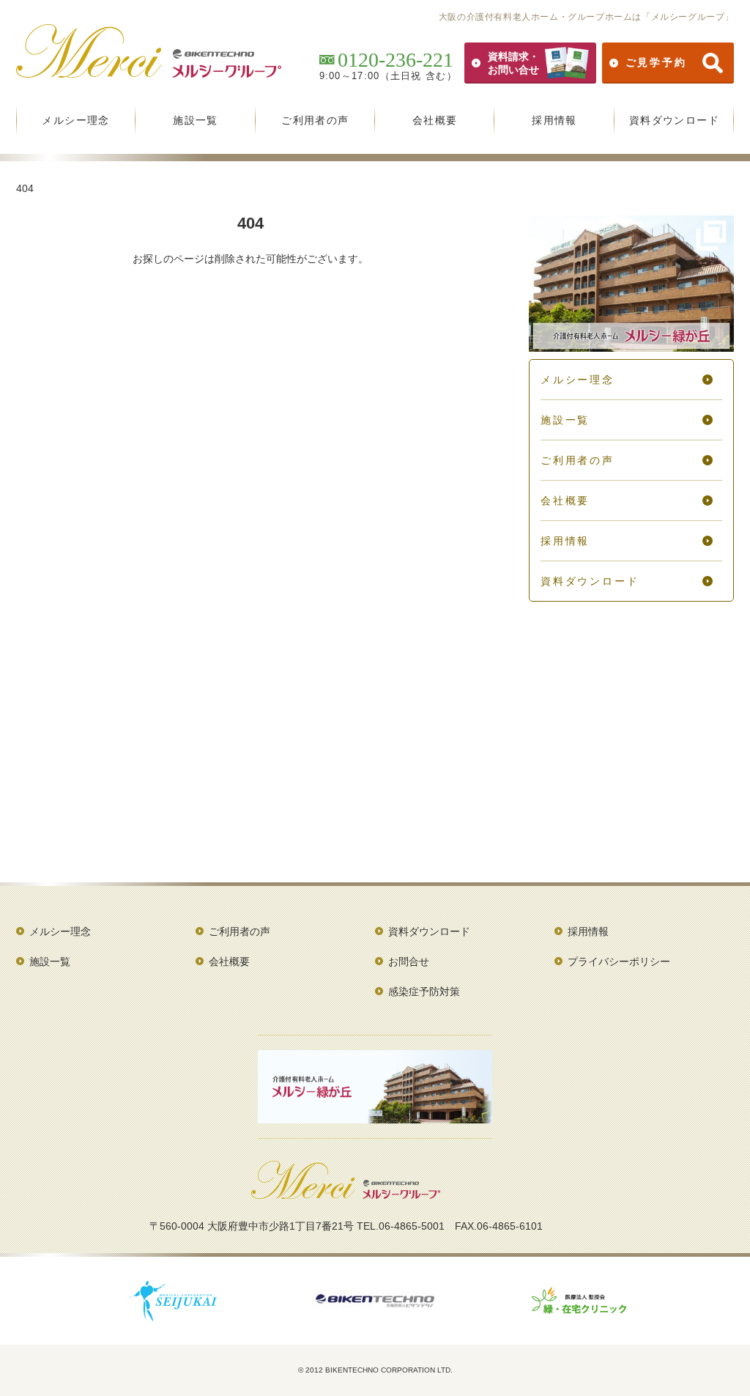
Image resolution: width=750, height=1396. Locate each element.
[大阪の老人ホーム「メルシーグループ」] (345, 1194)
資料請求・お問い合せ (513, 63)
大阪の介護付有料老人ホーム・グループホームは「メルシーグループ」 (586, 17)
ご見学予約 (656, 62)
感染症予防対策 (424, 991)
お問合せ (408, 961)
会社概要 (435, 120)
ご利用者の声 (315, 120)
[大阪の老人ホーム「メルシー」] (148, 72)
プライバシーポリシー (619, 961)
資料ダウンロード (674, 120)
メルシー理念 (75, 120)
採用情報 (554, 120)
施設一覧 (195, 120)
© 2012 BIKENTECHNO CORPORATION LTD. (375, 1370)
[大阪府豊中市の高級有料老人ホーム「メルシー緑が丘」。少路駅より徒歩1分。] (631, 346)
